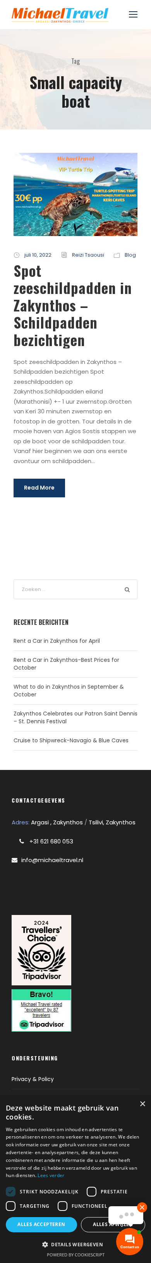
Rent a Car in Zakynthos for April (57, 641)
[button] (75, 1244)
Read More (39, 488)
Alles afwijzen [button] (113, 1224)
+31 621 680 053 (50, 841)
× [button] (142, 1104)
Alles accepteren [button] (41, 1224)
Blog (130, 255)
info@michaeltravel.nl (52, 860)
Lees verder (51, 1175)
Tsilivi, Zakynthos (112, 822)
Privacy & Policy (33, 1079)
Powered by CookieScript (76, 1255)
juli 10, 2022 (37, 255)
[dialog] (75, 1179)
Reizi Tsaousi (88, 255)
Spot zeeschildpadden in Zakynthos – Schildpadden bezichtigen (73, 305)
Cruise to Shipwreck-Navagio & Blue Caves (71, 740)
